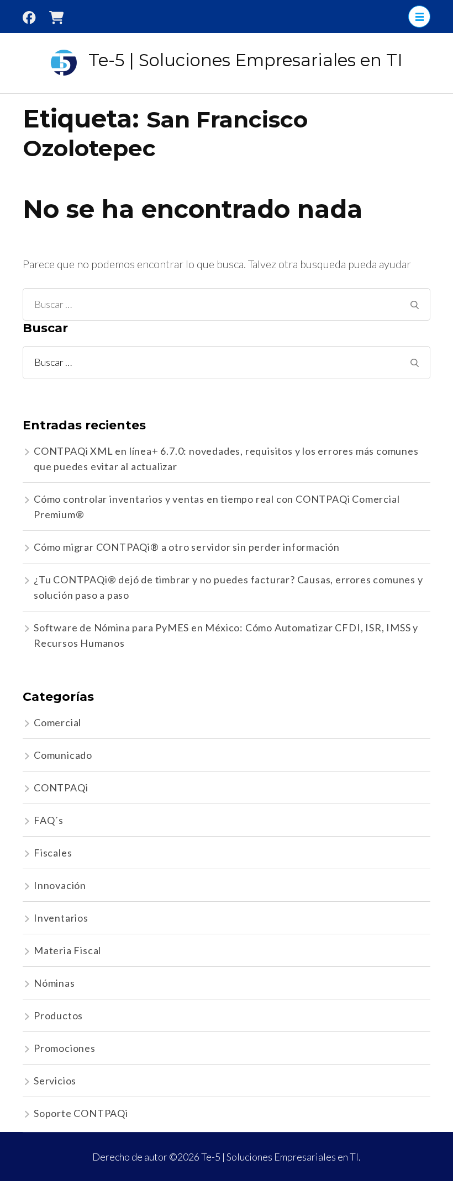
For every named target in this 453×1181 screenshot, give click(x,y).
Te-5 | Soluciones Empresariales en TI (245, 60)
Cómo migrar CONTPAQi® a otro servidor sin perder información (187, 547)
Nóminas (54, 983)
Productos (58, 1015)
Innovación (60, 885)
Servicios (55, 1080)
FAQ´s (49, 820)
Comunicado (63, 755)
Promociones (65, 1048)
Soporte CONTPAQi (81, 1113)
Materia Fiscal (67, 950)
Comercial (57, 722)
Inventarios (61, 918)
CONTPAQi (61, 787)
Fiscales (53, 853)
